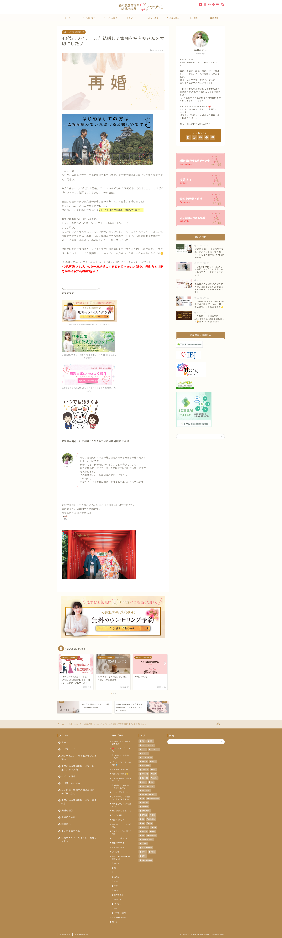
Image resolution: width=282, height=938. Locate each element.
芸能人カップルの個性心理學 (121, 832)
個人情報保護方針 (82, 934)
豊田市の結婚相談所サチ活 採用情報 (79, 802)
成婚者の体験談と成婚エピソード (121, 779)
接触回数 (152, 819)
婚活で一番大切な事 (147, 786)
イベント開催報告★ (120, 792)
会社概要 (193, 18)
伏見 (154, 774)
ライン (154, 761)
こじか (117, 881)
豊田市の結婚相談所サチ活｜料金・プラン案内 (77, 768)
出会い (155, 778)
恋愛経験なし (146, 811)
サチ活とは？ (89, 18)
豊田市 (144, 856)
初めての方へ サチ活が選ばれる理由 (79, 758)
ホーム (68, 18)
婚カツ (144, 782)
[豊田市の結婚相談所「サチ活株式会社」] (141, 10)
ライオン (117, 904)
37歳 (143, 741)
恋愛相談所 (145, 807)
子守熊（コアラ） (121, 913)
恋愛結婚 (144, 815)
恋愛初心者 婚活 (154, 798)
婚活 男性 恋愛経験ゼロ (148, 794)
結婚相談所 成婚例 (147, 839)
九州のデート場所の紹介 (122, 756)
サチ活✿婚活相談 (119, 917)
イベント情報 (152, 18)
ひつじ (117, 890)
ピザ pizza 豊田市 (147, 757)
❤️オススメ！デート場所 (121, 749)
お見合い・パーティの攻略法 (121, 825)
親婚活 (153, 852)
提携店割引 (67, 810)
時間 (143, 823)
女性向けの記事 (118, 847)
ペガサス (117, 899)
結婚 (143, 835)
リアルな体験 (146, 766)
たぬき (117, 877)
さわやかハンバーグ (147, 745)
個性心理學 (145, 778)
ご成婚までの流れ (70, 783)
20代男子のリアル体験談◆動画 (121, 742)
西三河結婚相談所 (147, 848)
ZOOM (151, 741)
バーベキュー (155, 749)
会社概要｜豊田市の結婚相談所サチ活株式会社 (79, 792)
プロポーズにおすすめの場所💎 (121, 763)
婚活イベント (146, 790)
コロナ (144, 749)
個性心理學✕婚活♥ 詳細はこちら (121, 857)
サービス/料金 (110, 18)
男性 (153, 831)
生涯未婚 (144, 831)
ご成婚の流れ (173, 18)
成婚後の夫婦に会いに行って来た (122, 786)
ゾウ (116, 886)
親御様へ (66, 824)
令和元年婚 (145, 774)
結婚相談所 (152, 835)
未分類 (114, 922)
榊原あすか (145, 827)
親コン (144, 852)
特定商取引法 (65, 934)
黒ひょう (117, 863)
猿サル (117, 908)
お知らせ (115, 852)
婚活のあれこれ (118, 820)
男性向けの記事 (118, 843)
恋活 (153, 815)
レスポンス (145, 770)
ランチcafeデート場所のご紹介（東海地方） (121, 798)
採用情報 (214, 18)
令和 (154, 770)
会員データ (131, 18)
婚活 (152, 782)
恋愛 (143, 798)
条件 (150, 823)
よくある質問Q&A (71, 831)
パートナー (145, 753)
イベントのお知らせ (120, 838)
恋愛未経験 (145, 803)
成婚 (143, 819)
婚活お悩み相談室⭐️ (120, 774)
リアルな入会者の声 (120, 769)
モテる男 (144, 761)
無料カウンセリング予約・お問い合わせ (79, 840)
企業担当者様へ (69, 817)
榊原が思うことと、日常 (121, 811)
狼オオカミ (118, 895)
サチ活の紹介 (117, 815)
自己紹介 (144, 844)
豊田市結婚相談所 (147, 860)
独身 (154, 827)
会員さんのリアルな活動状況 (73, 32)
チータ (117, 872)
